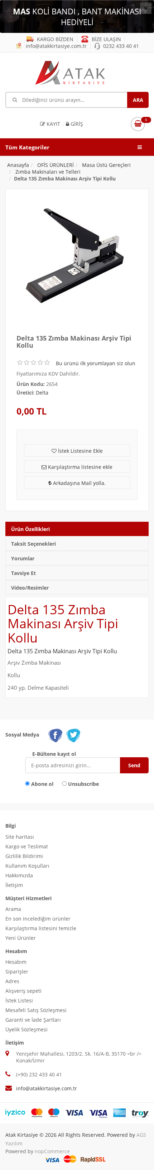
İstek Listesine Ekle (80, 450)
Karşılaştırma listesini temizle (40, 928)
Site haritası (19, 836)
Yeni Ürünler (20, 937)
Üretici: (25, 392)
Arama (13, 909)
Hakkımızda (19, 875)
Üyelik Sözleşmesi (26, 1029)
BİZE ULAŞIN (105, 39)
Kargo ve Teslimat (26, 846)
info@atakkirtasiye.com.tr (55, 46)
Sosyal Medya (22, 734)
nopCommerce (52, 1151)
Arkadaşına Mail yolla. (79, 483)
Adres (12, 981)
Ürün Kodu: (30, 384)
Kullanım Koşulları (27, 865)
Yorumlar (22, 558)
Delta (42, 392)
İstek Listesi (19, 1000)
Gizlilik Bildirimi (24, 856)
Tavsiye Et (23, 573)
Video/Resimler (30, 587)
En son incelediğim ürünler (38, 918)
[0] (138, 124)
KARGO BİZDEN (54, 39)
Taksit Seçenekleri (33, 543)
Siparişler (16, 971)
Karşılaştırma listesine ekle (79, 466)
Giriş (76, 123)
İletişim (14, 885)
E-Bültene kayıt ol (54, 753)
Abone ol (42, 783)
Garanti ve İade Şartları (33, 1019)
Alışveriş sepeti (23, 990)
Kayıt (52, 123)
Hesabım (16, 961)
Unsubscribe (83, 783)
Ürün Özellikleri (30, 529)
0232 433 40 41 (120, 46)
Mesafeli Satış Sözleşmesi (36, 1010)
